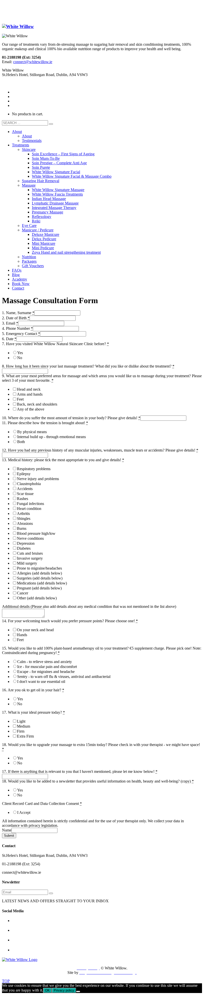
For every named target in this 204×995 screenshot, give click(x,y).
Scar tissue (25, 494)
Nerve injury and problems (38, 479)
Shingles (23, 518)
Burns (21, 528)
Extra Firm (25, 736)
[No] (78, 991)
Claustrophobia (29, 484)
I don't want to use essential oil (41, 681)
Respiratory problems (34, 469)
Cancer (22, 593)
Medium (23, 726)
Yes (20, 353)
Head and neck (29, 389)
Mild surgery (27, 563)
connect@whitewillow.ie (32, 62)
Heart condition (29, 508)
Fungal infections (30, 503)
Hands (22, 635)
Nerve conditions (30, 538)
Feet (20, 399)
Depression (26, 543)
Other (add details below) (37, 598)
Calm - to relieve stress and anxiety (44, 662)
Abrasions (25, 523)
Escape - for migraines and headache (46, 671)
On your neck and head (35, 630)
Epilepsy (24, 474)
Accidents (25, 489)
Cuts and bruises (30, 553)
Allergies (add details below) (39, 573)
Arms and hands (30, 394)
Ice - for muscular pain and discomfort (47, 666)
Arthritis (23, 513)
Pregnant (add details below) (39, 588)
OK (47, 990)
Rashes (22, 499)
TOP (6, 981)
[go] (51, 124)
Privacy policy (64, 990)
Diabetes (24, 548)
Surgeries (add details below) (39, 578)
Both (21, 442)
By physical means (32, 432)
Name (6, 830)
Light (21, 721)
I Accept (23, 812)
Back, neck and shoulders (37, 404)
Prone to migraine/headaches (39, 568)
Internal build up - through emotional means (51, 437)
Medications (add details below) (42, 583)
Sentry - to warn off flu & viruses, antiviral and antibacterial (63, 676)
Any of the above (30, 409)
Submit (9, 835)
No (19, 358)
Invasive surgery (30, 558)
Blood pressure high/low (36, 533)
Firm (20, 731)
